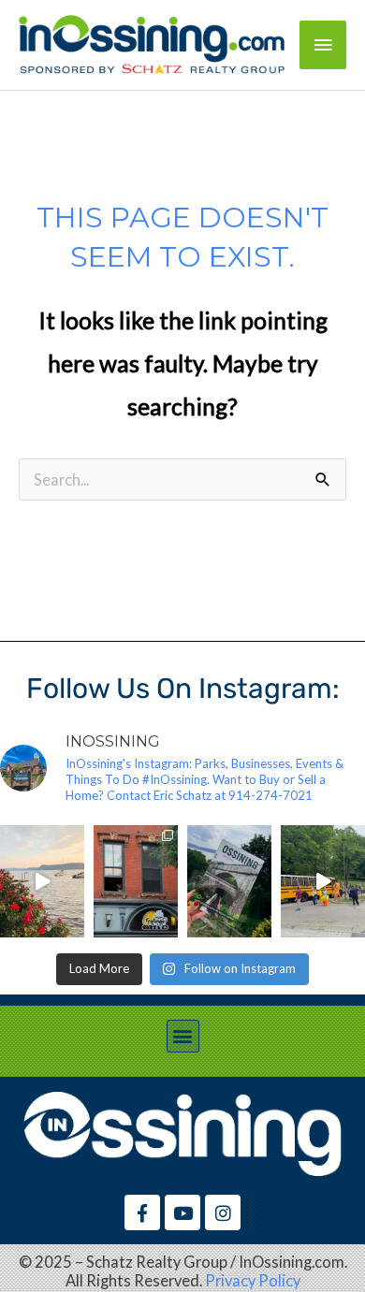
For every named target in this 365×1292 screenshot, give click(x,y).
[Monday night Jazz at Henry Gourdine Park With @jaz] (42, 881)
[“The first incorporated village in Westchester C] (229, 881)
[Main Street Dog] (136, 881)
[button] (183, 1036)
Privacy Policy (252, 1280)
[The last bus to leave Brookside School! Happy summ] (323, 881)
